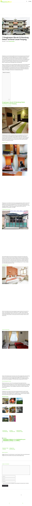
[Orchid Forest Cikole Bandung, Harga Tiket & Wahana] (5, 402)
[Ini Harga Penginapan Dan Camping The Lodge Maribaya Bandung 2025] (12, 402)
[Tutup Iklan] (21, 495)
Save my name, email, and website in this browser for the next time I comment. (16, 483)
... (2, 457)
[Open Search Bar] (27, 1)
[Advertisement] (16, 9)
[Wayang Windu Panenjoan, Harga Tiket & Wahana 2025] (19, 402)
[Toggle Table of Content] (9, 99)
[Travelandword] (6, 1)
